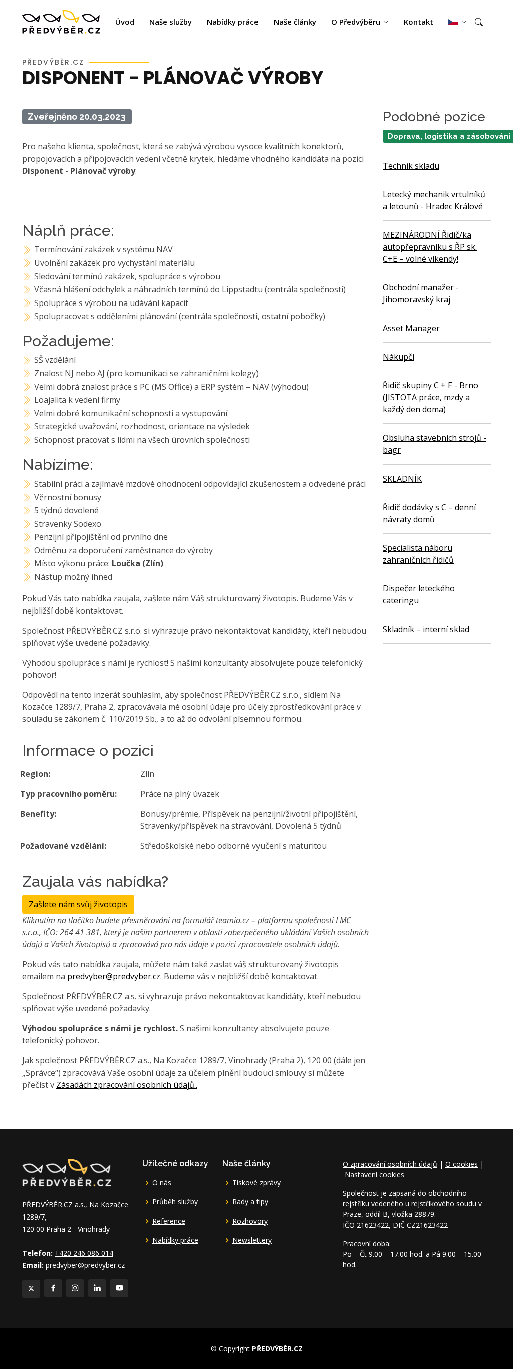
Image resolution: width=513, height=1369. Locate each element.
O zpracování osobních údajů (390, 1164)
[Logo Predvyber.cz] (66, 1171)
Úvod (124, 22)
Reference (168, 1221)
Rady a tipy (250, 1201)
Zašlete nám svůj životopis (78, 904)
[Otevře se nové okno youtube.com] (119, 1288)
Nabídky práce (233, 22)
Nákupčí (398, 356)
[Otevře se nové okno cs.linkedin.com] (97, 1288)
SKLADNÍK (402, 478)
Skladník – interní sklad (426, 629)
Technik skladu (411, 165)
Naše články (295, 22)
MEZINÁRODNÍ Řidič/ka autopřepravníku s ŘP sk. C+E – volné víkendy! (430, 246)
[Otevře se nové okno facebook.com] (53, 1288)
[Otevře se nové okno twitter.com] (31, 1289)
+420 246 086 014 (84, 1253)
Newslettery (252, 1240)
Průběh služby (175, 1201)
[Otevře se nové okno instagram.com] (75, 1288)
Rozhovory (250, 1221)
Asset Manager (411, 328)
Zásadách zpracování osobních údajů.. (126, 1084)
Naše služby (170, 22)
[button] (479, 22)
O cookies (461, 1164)
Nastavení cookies (374, 1174)
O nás (161, 1182)
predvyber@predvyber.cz (113, 976)
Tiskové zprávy (256, 1182)
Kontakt (418, 22)
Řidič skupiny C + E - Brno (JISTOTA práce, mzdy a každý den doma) (430, 397)
